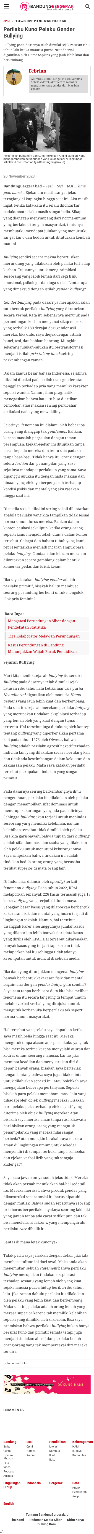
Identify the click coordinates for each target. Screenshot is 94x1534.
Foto (6, 1462)
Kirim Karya (75, 1520)
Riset (52, 1455)
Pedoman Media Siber (45, 1520)
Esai (29, 1442)
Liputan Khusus (8, 1457)
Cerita (7, 1451)
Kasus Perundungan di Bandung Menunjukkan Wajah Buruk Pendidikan (42, 648)
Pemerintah (79, 1492)
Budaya (77, 1451)
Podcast (8, 1471)
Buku (52, 1459)
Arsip (75, 1496)
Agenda (8, 1475)
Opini (6, 21)
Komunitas (79, 1455)
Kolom (30, 1455)
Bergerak (56, 1483)
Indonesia (33, 1483)
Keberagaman (82, 1442)
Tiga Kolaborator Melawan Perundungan (44, 636)
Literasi (53, 1446)
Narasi (30, 1451)
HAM (75, 1446)
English (8, 1503)
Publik (76, 1487)
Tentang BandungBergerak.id (47, 1514)
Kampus (54, 1451)
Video (6, 1467)
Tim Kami (17, 1520)
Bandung (9, 1442)
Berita (6, 1446)
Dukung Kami (47, 1524)
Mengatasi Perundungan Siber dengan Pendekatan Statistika (41, 624)
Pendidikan (57, 1442)
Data (75, 1483)
